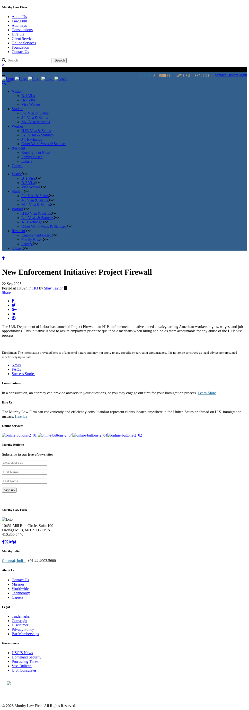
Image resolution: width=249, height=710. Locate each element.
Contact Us (20, 52)
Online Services (24, 43)
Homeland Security (26, 657)
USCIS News (22, 653)
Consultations (22, 30)
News (16, 365)
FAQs (16, 369)
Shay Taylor (53, 288)
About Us (19, 17)
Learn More (207, 393)
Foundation (20, 47)
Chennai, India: (14, 561)
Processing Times (25, 661)
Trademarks (21, 616)
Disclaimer (20, 625)
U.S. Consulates (24, 670)
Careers (17, 597)
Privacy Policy (23, 629)
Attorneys (19, 25)
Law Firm (19, 21)
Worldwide (20, 589)
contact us (222, 75)
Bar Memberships (25, 634)
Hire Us (18, 34)
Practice (202, 75)
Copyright (19, 621)
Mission (18, 584)
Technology (21, 593)
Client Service (22, 38)
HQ (35, 288)
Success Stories (23, 374)
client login (238, 75)
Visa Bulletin (22, 666)
